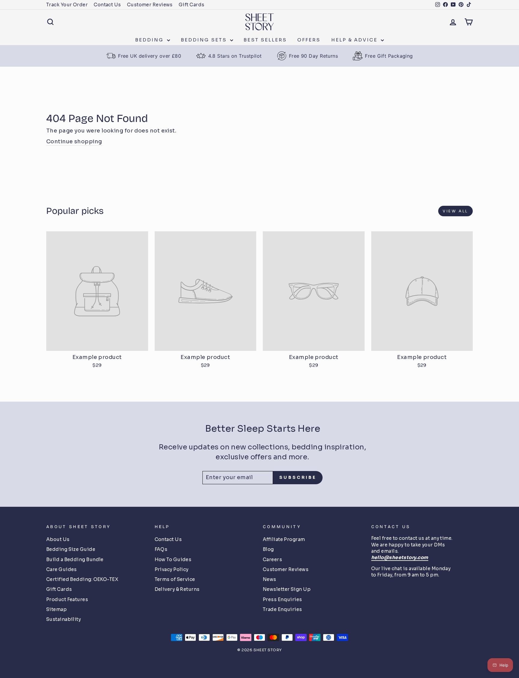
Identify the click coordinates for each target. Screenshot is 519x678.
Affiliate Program (284, 539)
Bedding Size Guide (70, 549)
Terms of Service (175, 579)
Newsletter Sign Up (287, 589)
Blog (268, 549)
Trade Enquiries (282, 609)
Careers (272, 559)
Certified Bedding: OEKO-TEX (82, 579)
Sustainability (63, 619)
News (269, 579)
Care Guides (61, 569)
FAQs (161, 549)
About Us (58, 539)
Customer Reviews (150, 5)
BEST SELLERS (265, 40)
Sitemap (56, 609)
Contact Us (107, 5)
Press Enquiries (282, 599)
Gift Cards (192, 5)
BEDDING (150, 40)
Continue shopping (74, 141)
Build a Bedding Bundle (75, 559)
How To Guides (173, 559)
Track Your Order (67, 5)
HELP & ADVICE (355, 40)
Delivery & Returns (177, 589)
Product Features (67, 599)
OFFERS (308, 40)
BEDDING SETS (205, 40)
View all (455, 211)
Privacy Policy (172, 569)
